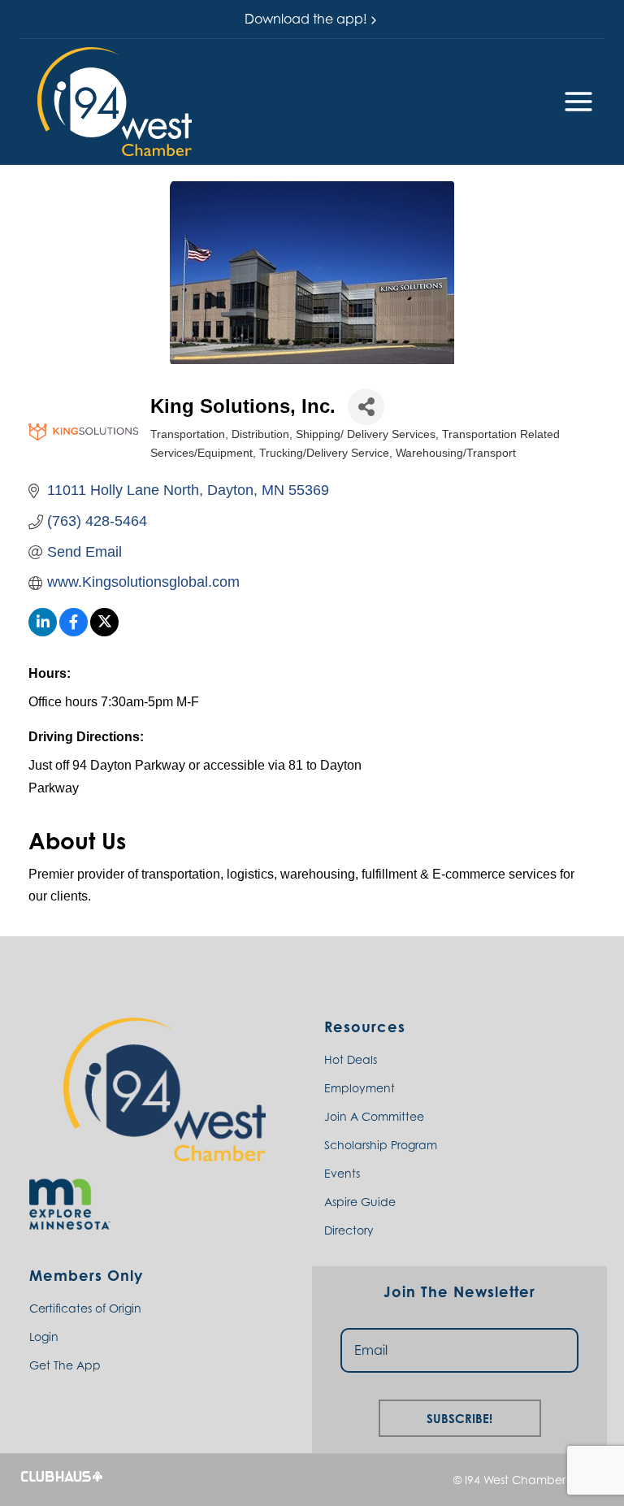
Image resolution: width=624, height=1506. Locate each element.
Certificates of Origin (85, 1308)
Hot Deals (350, 1059)
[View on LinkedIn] (42, 631)
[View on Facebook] (73, 631)
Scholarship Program (380, 1145)
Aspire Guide (360, 1202)
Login (43, 1336)
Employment (359, 1088)
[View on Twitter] (104, 631)
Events (342, 1173)
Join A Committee (374, 1116)
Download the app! (306, 19)
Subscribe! (459, 1416)
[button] (114, 101)
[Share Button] (366, 406)
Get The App (65, 1365)
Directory (349, 1230)
